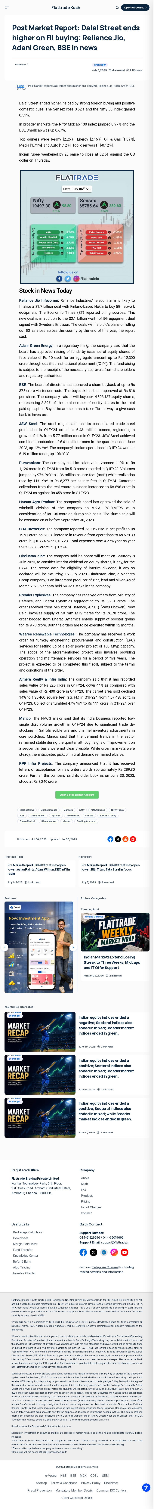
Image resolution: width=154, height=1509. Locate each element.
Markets (68, 810)
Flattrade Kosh (65, 7)
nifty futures (98, 810)
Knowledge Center (25, 1255)
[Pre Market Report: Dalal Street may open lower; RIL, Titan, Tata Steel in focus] (114, 873)
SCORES (83, 1322)
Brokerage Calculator (27, 1232)
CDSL (94, 1475)
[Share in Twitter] (118, 839)
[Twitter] (93, 1252)
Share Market (27, 821)
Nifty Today (117, 810)
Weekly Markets (94, 916)
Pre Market (73, 815)
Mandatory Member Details (74, 1490)
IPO (83, 1190)
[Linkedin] (104, 1252)
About (85, 1178)
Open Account (134, 7)
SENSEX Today (108, 815)
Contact (86, 1213)
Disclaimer (111, 1483)
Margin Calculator (25, 1244)
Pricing (85, 1201)
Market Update (49, 810)
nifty (82, 810)
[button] (6, 7)
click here (16, 1400)
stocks (66, 821)
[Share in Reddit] (125, 839)
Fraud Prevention (40, 1490)
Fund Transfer (23, 1250)
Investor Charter (24, 1273)
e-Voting (50, 1475)
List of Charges (91, 1207)
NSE (22, 815)
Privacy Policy (90, 1483)
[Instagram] (114, 1252)
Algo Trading (21, 1267)
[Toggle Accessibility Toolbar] (146, 1487)
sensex (89, 815)
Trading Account (86, 821)
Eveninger (100, 64)
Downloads (20, 1238)
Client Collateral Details (77, 1498)
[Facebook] (83, 1252)
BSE (73, 1475)
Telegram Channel (105, 1267)
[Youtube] (124, 1252)
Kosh (84, 1184)
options (55, 815)
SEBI (105, 1475)
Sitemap (41, 1483)
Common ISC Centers (111, 1490)
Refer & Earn (22, 1261)
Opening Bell (38, 815)
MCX (83, 1475)
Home (20, 85)
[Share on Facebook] (110, 839)
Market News (27, 810)
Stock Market (48, 821)
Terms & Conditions (64, 1483)
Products (87, 1195)
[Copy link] (133, 839)
